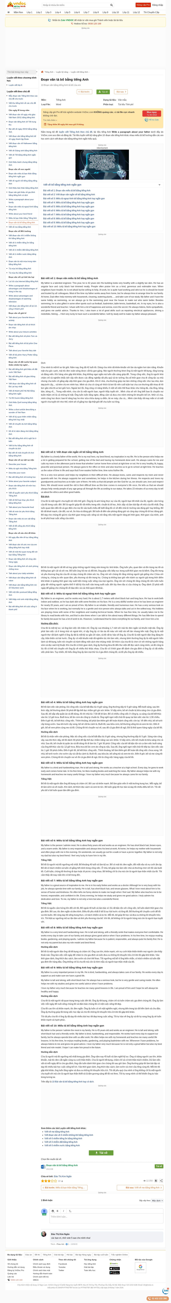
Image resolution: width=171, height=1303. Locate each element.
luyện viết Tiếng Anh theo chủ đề (75, 132)
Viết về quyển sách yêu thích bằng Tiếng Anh (23, 494)
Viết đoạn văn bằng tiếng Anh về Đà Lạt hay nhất (22, 385)
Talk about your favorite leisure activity (22, 318)
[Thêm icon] (52, 1211)
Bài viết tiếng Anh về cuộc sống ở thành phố (23, 607)
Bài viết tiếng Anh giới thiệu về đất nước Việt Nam (23, 370)
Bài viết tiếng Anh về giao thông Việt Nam (22, 377)
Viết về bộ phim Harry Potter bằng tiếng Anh (23, 356)
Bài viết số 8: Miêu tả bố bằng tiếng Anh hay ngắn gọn (68, 218)
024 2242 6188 (131, 1285)
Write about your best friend (20, 214)
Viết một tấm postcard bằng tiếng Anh (23, 593)
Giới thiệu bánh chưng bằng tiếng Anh (23, 163)
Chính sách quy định (41, 1264)
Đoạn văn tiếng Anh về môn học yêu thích (22, 487)
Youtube (62, 1267)
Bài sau (120, 92)
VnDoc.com (42, 72)
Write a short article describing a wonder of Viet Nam (22, 410)
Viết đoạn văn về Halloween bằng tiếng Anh (23, 144)
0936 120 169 (16, 1280)
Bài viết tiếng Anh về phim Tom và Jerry (23, 337)
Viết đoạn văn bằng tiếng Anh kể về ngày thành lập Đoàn (22, 137)
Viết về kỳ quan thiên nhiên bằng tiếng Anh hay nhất (22, 418)
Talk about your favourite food (21, 507)
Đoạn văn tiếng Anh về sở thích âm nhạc (22, 326)
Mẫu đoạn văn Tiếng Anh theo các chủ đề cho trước (23, 97)
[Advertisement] (85, 48)
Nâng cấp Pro (143, 5)
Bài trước (85, 92)
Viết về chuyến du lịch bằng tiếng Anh (23, 425)
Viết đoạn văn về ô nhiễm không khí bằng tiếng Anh (68, 1135)
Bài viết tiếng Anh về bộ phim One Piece (23, 344)
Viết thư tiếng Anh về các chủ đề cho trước (22, 104)
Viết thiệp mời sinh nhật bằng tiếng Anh (23, 600)
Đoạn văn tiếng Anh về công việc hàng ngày (22, 560)
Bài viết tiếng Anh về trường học (22, 477)
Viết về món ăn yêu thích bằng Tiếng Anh (21, 512)
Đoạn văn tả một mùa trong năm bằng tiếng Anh (22, 262)
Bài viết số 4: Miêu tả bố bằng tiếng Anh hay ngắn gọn (68, 202)
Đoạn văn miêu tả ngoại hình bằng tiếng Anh (23, 208)
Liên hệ (10, 1277)
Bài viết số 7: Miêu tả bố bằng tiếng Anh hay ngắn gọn (68, 214)
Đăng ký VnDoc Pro (15, 1270)
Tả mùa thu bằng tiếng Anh (20, 273)
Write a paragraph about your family (21, 200)
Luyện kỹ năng (62, 72)
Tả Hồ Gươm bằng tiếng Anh (21, 398)
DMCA (35, 1280)
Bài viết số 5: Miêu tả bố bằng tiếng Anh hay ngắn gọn (68, 206)
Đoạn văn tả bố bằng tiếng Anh (22, 222)
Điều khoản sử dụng (41, 1267)
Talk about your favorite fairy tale (22, 350)
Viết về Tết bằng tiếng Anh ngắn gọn (22, 156)
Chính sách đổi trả (40, 1277)
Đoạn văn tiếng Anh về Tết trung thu (22, 123)
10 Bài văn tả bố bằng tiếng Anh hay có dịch (73, 1082)
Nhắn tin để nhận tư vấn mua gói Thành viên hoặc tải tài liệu (87, 20)
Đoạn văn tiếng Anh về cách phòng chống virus (23, 567)
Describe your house (17, 464)
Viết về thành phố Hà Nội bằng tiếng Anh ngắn (22, 392)
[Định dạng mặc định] (69, 1211)
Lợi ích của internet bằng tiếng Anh (23, 281)
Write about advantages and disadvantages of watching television (21, 299)
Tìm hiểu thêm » (50, 120)
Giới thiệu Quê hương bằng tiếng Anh (23, 403)
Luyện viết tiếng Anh (79, 72)
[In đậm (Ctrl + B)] (57, 1211)
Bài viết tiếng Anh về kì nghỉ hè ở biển (22, 439)
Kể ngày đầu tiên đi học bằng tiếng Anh (23, 538)
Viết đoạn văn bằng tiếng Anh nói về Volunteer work (23, 586)
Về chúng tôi (12, 1264)
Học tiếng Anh (90, 1264)
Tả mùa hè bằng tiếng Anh (20, 268)
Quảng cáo (12, 1273)
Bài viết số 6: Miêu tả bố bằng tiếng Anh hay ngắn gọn (68, 210)
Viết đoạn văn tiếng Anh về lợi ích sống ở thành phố (23, 307)
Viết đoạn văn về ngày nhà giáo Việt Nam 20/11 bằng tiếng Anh (22, 116)
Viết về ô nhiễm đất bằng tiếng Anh (60, 1142)
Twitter (61, 1270)
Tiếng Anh (49, 72)
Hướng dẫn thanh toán (42, 1273)
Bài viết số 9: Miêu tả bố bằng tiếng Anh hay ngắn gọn (68, 222)
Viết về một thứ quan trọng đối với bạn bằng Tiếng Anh (23, 553)
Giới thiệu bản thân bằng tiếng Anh (23, 188)
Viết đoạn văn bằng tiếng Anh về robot (22, 579)
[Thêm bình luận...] (106, 1218)
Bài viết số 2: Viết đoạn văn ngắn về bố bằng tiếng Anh (69, 194)
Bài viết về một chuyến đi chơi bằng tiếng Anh (21, 454)
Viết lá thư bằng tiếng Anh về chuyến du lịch (21, 447)
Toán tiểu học (89, 1270)
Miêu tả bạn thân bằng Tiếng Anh (66, 1187)
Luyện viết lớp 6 (15, 85)
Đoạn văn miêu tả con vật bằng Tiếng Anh (22, 520)
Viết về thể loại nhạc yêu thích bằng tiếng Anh (21, 501)
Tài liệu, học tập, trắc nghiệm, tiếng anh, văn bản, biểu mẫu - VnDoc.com (23, 5)
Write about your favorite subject (22, 481)
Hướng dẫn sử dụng (16, 1267)
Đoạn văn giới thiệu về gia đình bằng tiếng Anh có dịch (22, 193)
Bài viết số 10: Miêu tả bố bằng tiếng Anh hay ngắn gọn (69, 226)
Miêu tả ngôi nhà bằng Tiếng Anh (23, 468)
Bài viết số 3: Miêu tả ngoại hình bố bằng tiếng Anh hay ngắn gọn (74, 198)
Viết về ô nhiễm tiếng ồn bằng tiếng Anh (63, 1138)
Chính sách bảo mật (41, 1270)
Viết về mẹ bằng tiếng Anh (56, 1132)
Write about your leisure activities (23, 332)
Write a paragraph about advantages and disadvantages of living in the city (23, 289)
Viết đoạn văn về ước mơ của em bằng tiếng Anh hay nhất (23, 546)
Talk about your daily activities (21, 573)
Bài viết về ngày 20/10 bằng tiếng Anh (23, 130)
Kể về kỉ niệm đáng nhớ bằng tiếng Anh (23, 432)
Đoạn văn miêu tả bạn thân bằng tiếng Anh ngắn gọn (22, 175)
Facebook (63, 1264)
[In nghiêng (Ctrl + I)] (63, 1211)
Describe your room (17, 473)
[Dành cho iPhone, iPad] (115, 1269)
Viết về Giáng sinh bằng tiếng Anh (23, 150)
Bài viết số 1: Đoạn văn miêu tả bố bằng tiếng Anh (66, 190)
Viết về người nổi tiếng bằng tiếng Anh (23, 182)
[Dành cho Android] (115, 1274)
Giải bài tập (89, 1267)
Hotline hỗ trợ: (87, 24)
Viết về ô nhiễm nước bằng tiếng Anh (62, 1145)
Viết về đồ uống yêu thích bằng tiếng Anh (22, 527)
